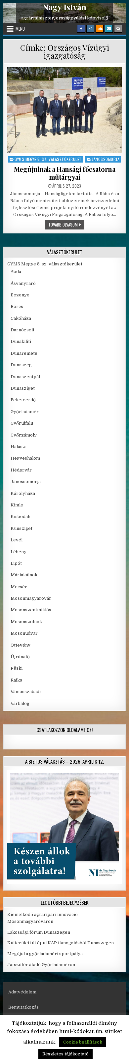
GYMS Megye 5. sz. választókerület (48, 159)
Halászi (18, 446)
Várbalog (20, 703)
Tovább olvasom (66, 224)
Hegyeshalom (25, 458)
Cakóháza (21, 318)
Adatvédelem (22, 991)
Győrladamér (25, 411)
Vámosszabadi (26, 691)
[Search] (118, 29)
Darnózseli (22, 329)
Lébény (18, 551)
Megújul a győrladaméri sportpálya (45, 953)
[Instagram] (90, 29)
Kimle (17, 504)
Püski (16, 668)
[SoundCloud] (100, 29)
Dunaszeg (21, 364)
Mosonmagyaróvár (31, 598)
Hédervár (21, 470)
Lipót (16, 563)
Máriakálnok (24, 574)
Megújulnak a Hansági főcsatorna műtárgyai (64, 173)
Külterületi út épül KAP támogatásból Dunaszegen (60, 942)
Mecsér (19, 586)
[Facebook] (81, 29)
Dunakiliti (21, 341)
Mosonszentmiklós (31, 609)
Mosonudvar (24, 633)
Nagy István (64, 7)
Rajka (16, 680)
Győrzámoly (24, 435)
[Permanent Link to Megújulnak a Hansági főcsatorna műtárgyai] (64, 110)
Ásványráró (23, 283)
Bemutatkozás (23, 1007)
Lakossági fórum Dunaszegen (39, 932)
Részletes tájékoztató (65, 1053)
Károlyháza (23, 493)
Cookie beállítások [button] (82, 1042)
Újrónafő (20, 656)
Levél (16, 539)
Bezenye (20, 294)
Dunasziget (23, 388)
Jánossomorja (105, 159)
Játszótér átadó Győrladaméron (41, 964)
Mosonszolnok (26, 621)
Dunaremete (24, 353)
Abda (16, 271)
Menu (20, 28)
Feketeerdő (23, 399)
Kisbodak (20, 516)
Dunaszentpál (25, 376)
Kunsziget (21, 528)
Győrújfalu (22, 423)
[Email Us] (109, 29)
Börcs (17, 306)
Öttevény (20, 645)
